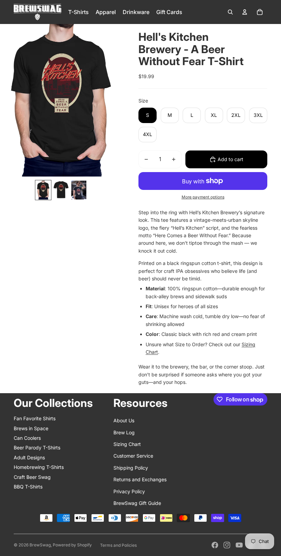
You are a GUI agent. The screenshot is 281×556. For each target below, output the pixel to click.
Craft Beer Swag (32, 477)
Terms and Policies (118, 545)
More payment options (203, 197)
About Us (123, 420)
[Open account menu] (244, 12)
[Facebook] (215, 545)
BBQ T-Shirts (28, 486)
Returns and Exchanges (140, 479)
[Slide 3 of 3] (78, 190)
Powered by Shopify (72, 544)
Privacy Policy (129, 491)
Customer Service (133, 456)
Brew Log (124, 432)
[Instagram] (227, 545)
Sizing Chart (127, 444)
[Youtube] (239, 545)
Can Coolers (27, 438)
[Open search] (230, 12)
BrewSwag (40, 544)
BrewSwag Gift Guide (137, 503)
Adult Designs (29, 457)
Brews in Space (31, 428)
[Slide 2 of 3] (61, 190)
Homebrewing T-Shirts (39, 467)
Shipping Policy (130, 468)
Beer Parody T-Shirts (37, 447)
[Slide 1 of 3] (43, 190)
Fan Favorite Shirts (35, 418)
